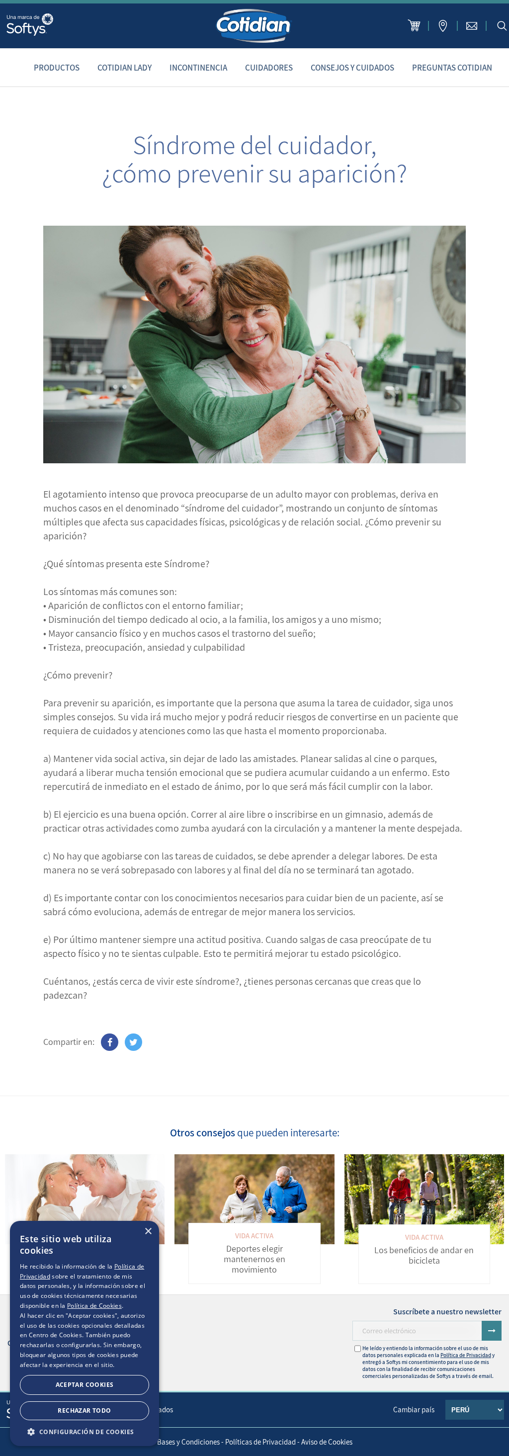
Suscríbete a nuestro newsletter (447, 1311)
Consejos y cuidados (352, 67)
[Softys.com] (30, 25)
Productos (57, 67)
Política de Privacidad (465, 1355)
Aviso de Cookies (326, 1442)
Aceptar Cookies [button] (85, 1384)
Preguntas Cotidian (452, 67)
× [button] (148, 1231)
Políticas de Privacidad (260, 1442)
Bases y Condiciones (188, 1442)
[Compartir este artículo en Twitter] (133, 1042)
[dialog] (84, 1333)
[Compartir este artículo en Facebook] (109, 1042)
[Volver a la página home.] (254, 26)
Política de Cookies (94, 1305)
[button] (84, 1431)
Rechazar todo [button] (84, 1410)
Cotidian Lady (124, 67)
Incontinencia (198, 67)
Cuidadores (269, 67)
